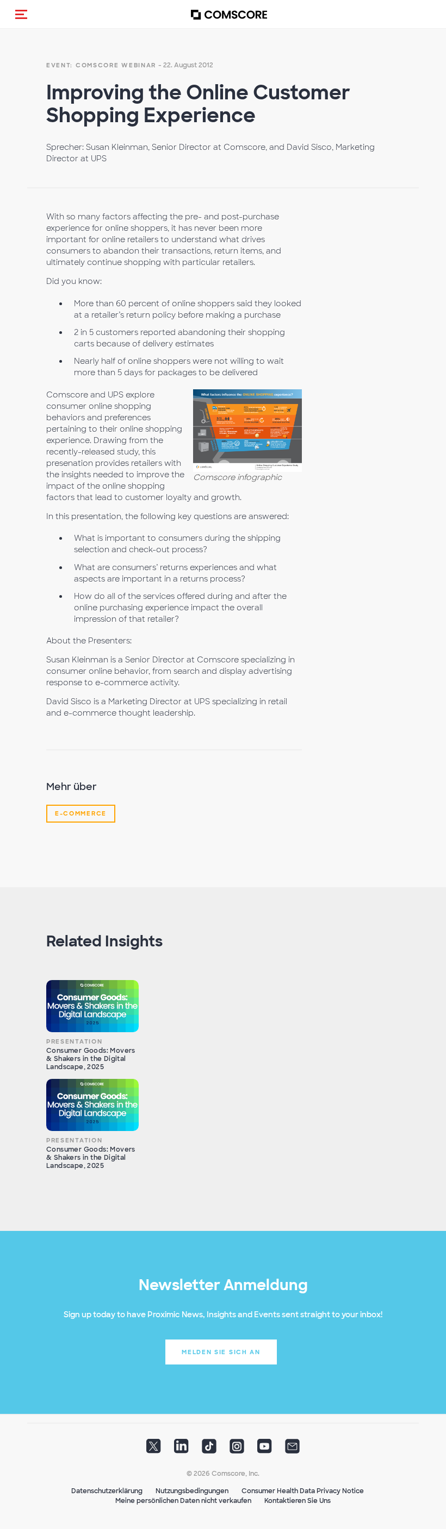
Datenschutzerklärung (107, 1491)
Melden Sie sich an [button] (221, 1352)
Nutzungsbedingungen (192, 1491)
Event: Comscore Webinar (101, 65)
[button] (21, 14)
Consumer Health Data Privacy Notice (302, 1491)
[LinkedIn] (181, 1449)
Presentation (74, 1041)
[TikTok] (209, 1449)
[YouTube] (264, 1449)
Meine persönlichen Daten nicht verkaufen (183, 1500)
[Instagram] (237, 1449)
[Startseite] (229, 14)
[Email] (292, 1449)
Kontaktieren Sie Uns (297, 1500)
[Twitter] (153, 1449)
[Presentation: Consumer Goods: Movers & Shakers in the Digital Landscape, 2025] (92, 1006)
